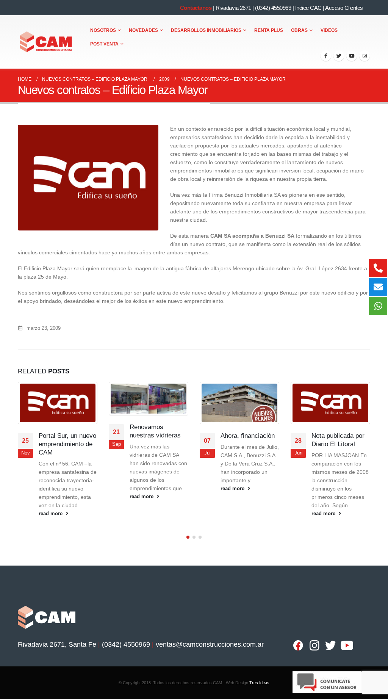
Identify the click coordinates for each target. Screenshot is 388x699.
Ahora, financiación (157, 435)
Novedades (143, 30)
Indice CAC (308, 8)
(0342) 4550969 (273, 8)
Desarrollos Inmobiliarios (206, 30)
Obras (299, 30)
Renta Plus (268, 30)
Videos (329, 30)
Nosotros (103, 30)
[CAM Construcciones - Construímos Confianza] (46, 42)
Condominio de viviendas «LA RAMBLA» (332, 444)
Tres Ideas (259, 682)
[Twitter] (338, 55)
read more (51, 496)
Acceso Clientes (344, 8)
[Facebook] (326, 55)
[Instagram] (364, 55)
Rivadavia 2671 (233, 8)
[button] (188, 537)
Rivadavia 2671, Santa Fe (57, 644)
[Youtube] (351, 55)
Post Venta (104, 44)
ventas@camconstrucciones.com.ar (210, 644)
